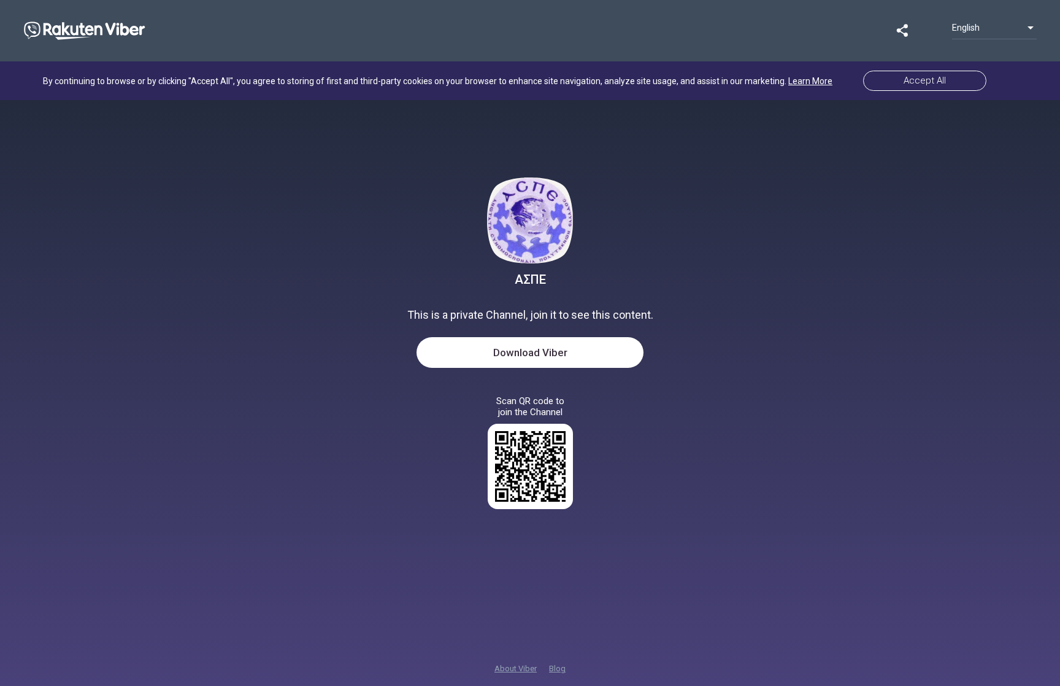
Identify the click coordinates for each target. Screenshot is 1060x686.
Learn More (810, 81)
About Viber (515, 668)
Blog (557, 668)
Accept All (925, 80)
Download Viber (530, 352)
